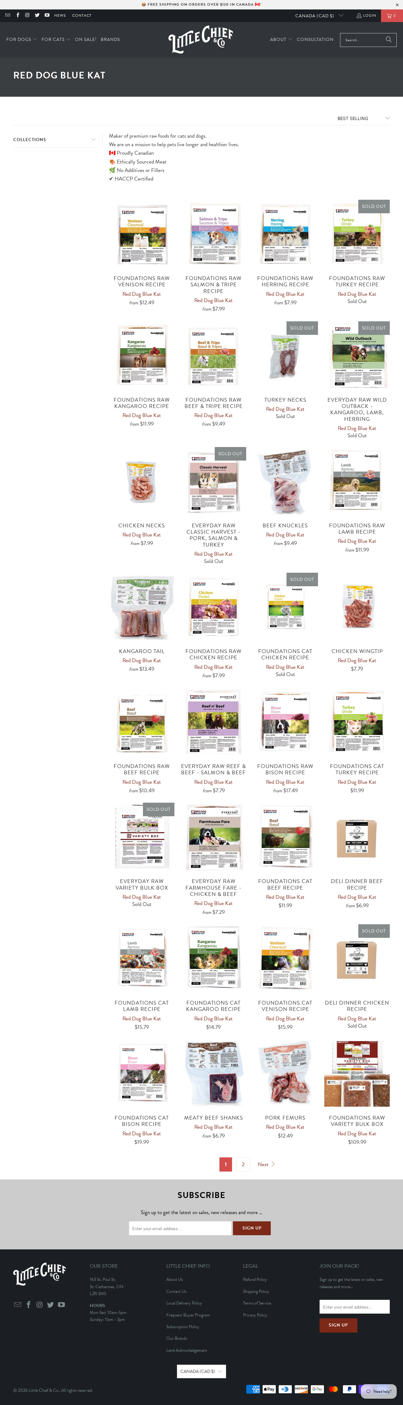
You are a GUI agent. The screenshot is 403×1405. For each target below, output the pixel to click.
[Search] (389, 40)
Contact (82, 15)
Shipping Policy (256, 1291)
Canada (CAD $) (315, 16)
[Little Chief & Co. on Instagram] (27, 16)
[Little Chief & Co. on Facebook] (17, 16)
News (60, 15)
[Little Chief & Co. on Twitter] (37, 16)
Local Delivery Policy (184, 1303)
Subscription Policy (182, 1326)
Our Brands (176, 1338)
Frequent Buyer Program (188, 1315)
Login (369, 15)
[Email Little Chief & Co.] (7, 16)
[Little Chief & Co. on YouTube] (46, 16)
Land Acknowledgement (186, 1350)
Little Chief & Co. (44, 1390)
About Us (174, 1279)
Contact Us (176, 1291)
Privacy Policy (255, 1315)
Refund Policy (255, 1279)
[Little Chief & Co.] (200, 39)
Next (264, 1164)
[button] (21, 40)
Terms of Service (257, 1303)
